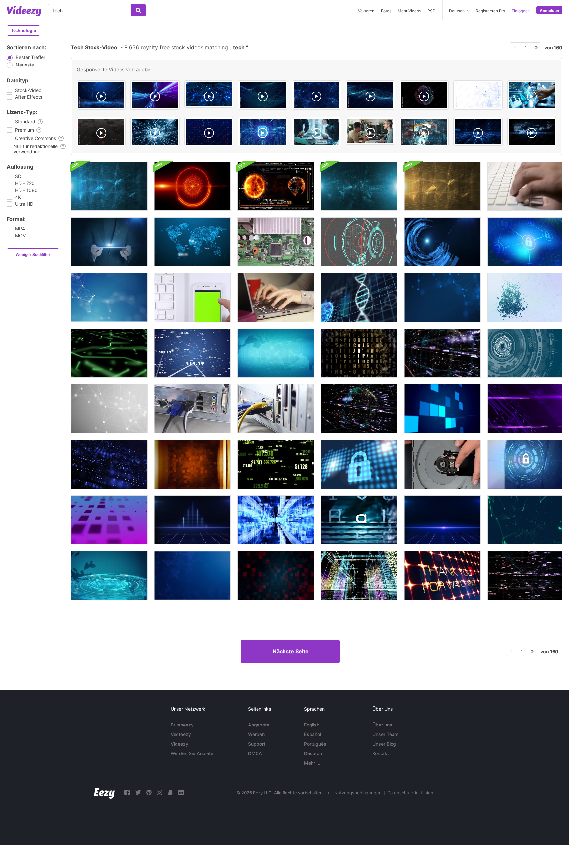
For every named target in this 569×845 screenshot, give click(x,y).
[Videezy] (24, 11)
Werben (256, 734)
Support (256, 744)
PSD (431, 10)
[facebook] (127, 792)
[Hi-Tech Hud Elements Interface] (192, 186)
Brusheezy (182, 724)
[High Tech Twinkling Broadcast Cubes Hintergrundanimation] (442, 408)
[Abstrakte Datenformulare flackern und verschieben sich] (275, 519)
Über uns (382, 724)
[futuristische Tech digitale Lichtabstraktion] (192, 464)
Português (315, 744)
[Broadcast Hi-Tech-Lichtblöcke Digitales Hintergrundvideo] (109, 519)
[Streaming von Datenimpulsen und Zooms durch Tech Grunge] (359, 353)
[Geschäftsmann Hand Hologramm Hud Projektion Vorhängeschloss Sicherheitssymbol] (442, 241)
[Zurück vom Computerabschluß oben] (275, 408)
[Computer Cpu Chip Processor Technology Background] (262, 131)
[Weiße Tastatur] (524, 186)
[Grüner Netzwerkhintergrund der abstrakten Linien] (524, 519)
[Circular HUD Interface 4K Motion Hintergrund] (359, 241)
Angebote (258, 724)
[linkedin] (181, 792)
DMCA (255, 753)
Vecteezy (181, 734)
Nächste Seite (291, 651)
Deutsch (313, 753)
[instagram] (159, 792)
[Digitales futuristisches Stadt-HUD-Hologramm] (359, 575)
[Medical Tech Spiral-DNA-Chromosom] (359, 297)
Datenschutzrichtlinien (410, 792)
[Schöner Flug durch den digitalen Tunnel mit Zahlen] (192, 353)
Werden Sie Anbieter (193, 753)
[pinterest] (148, 792)
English (311, 724)
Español (312, 734)
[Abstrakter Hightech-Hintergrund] (109, 186)
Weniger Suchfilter (33, 254)
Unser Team (385, 734)
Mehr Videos (409, 10)
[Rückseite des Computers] (192, 408)
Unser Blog (384, 744)
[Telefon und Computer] (192, 297)
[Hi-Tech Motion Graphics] (275, 186)
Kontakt (380, 753)
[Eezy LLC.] (104, 792)
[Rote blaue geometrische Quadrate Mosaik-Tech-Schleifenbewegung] (275, 575)
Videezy (179, 744)
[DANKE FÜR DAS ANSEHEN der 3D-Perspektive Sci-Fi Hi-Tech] (442, 575)
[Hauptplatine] (275, 241)
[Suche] (138, 10)
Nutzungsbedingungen (358, 792)
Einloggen (521, 10)
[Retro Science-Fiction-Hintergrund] (192, 519)
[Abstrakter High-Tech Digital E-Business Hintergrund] (359, 186)
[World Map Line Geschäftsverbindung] (192, 241)
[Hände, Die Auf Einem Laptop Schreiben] (275, 297)
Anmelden (549, 10)
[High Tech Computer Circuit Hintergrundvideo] (109, 353)
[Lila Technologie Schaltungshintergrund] (524, 408)
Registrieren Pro (490, 10)
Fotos (386, 10)
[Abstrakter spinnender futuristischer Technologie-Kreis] (524, 353)
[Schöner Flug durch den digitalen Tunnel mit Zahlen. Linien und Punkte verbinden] (442, 353)
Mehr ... (312, 763)
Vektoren (366, 10)
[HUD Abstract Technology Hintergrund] (109, 575)
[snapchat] (170, 792)
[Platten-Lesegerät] (442, 464)
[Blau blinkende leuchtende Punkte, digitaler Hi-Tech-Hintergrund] (109, 464)
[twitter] (138, 792)
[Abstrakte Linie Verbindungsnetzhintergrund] (109, 297)
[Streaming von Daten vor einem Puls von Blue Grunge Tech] (359, 519)
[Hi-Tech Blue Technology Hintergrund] (275, 353)
